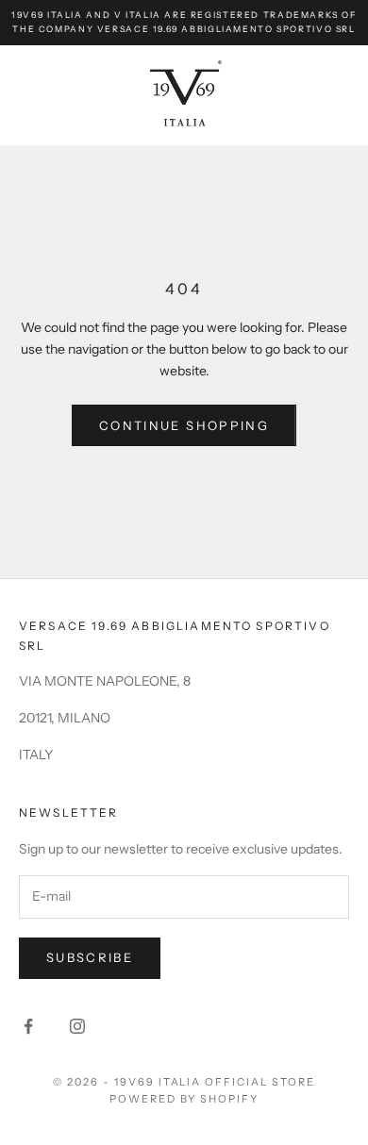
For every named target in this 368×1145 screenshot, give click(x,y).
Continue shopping (184, 425)
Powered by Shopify (184, 1098)
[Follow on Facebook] (28, 1026)
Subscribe (89, 957)
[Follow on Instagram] (77, 1026)
